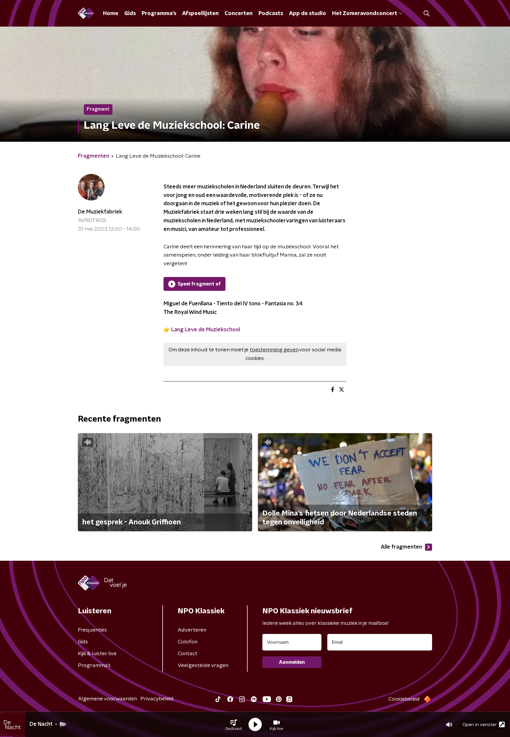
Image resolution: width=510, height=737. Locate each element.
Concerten (239, 13)
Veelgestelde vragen (203, 665)
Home (110, 13)
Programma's (159, 13)
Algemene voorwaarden (107, 699)
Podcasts (271, 13)
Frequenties (92, 630)
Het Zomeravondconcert (364, 13)
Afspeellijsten (200, 13)
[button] (233, 724)
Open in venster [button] (479, 724)
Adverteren (192, 630)
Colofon (187, 642)
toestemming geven (274, 350)
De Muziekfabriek (100, 212)
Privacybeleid (157, 699)
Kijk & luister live (97, 653)
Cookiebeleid (404, 699)
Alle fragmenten (401, 547)
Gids (130, 13)
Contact (187, 653)
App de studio (307, 13)
